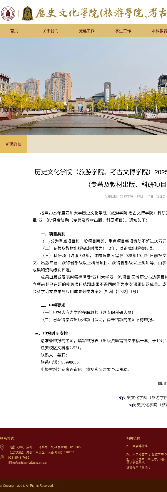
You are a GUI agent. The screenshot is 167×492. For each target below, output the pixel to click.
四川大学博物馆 (137, 445)
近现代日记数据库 (138, 467)
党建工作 (87, 30)
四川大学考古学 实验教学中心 (146, 454)
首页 (14, 30)
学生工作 (123, 30)
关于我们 (50, 30)
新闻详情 (14, 144)
